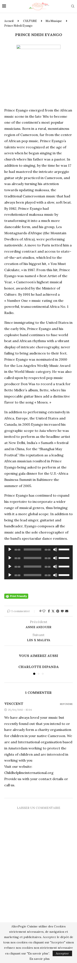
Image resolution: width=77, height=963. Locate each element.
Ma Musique (54, 21)
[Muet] (55, 549)
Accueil (8, 21)
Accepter (62, 953)
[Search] (73, 7)
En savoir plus (40, 958)
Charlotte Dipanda (38, 667)
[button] (8, 669)
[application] (38, 549)
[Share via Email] (66, 611)
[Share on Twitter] (53, 611)
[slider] (65, 549)
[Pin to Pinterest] (57, 611)
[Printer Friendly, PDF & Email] (16, 596)
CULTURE (30, 21)
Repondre (66, 704)
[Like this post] (43, 611)
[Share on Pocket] (62, 611)
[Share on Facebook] (49, 611)
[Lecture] (10, 549)
